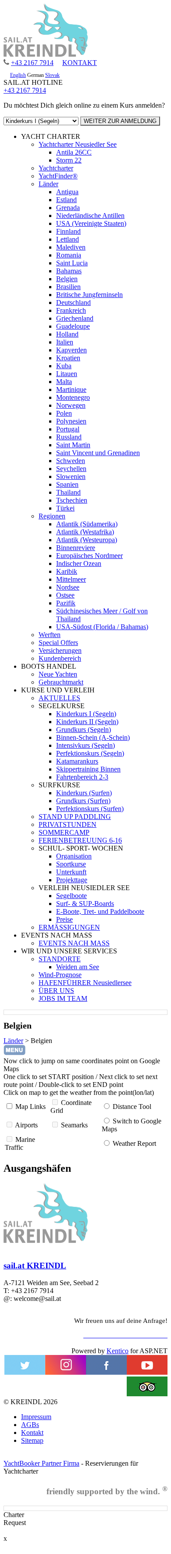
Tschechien (71, 500)
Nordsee (67, 587)
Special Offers (58, 642)
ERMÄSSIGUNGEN (69, 927)
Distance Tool (132, 1106)
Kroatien (68, 358)
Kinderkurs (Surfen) (84, 793)
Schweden (70, 460)
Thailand (68, 492)
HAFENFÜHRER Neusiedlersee (85, 982)
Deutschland (73, 302)
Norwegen (71, 405)
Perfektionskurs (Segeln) (90, 753)
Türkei (65, 508)
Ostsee (65, 595)
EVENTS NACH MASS (74, 943)
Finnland (68, 231)
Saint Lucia (72, 263)
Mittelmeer (71, 579)
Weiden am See (77, 967)
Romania (68, 255)
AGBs (30, 1424)
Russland (69, 437)
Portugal (67, 429)
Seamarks (74, 1125)
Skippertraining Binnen (88, 769)
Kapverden (71, 350)
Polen (64, 413)
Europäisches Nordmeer (89, 555)
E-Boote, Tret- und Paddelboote (100, 911)
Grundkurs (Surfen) (83, 800)
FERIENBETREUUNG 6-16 (80, 840)
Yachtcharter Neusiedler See (78, 144)
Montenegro (73, 397)
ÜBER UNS (56, 990)
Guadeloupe (73, 326)
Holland (67, 334)
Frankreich (71, 310)
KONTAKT (79, 62)
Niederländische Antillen (90, 215)
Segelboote (71, 895)
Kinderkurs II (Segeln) (87, 721)
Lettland (67, 239)
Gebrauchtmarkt (61, 682)
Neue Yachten (58, 674)
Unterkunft (71, 872)
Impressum (36, 1416)
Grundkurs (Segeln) (83, 729)
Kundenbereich (60, 658)
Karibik (66, 571)
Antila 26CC (74, 152)
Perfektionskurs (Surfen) (90, 808)
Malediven (71, 247)
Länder (48, 184)
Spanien (67, 484)
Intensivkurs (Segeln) (85, 745)
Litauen (66, 373)
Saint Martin (73, 445)
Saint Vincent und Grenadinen (98, 452)
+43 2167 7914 (32, 62)
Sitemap (32, 1440)
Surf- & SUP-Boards (85, 903)
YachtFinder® (58, 176)
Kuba (63, 365)
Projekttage (71, 880)
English (18, 75)
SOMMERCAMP (64, 832)
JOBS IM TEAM (63, 998)
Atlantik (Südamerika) (87, 524)
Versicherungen (60, 650)
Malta (64, 381)
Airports (26, 1125)
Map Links (30, 1106)
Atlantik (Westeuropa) (86, 539)
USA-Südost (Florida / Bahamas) (102, 626)
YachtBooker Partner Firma (41, 1463)
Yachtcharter (56, 168)
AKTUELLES (59, 698)
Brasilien (68, 286)
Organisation (74, 856)
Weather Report (134, 1143)
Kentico (117, 1351)
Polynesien (71, 421)
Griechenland (74, 318)
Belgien (67, 279)
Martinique (71, 389)
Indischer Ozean (78, 563)
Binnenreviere (75, 547)
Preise (64, 919)
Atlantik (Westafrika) (85, 532)
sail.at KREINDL (35, 1265)
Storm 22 (69, 160)
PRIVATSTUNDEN (67, 824)
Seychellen (71, 468)
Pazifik (65, 603)
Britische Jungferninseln (89, 294)
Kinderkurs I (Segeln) (86, 713)
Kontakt (32, 1432)
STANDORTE (60, 959)
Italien (64, 342)
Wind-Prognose (60, 974)
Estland (66, 199)
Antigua (67, 192)
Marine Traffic (20, 1143)
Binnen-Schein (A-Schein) (93, 737)
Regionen (52, 516)
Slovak (52, 75)
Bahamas (69, 271)
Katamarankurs (77, 761)
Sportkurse (71, 864)
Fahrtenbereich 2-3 (82, 777)
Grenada (68, 207)
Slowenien (71, 476)
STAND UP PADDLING (75, 816)
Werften (50, 634)
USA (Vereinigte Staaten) (91, 223)
